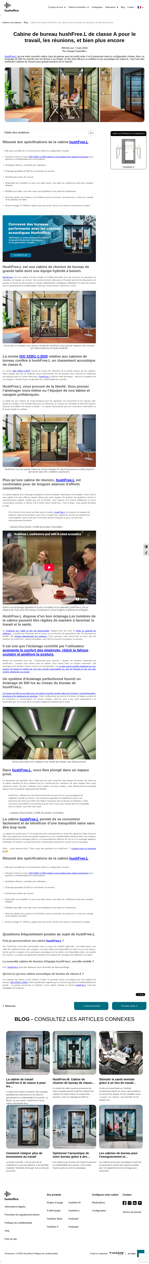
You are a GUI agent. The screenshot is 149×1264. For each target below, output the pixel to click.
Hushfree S (128, 167)
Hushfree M (74, 1202)
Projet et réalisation (99, 1253)
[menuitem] (57, 7)
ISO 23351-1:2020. (19, 982)
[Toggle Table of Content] (89, 133)
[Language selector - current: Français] (140, 7)
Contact (130, 7)
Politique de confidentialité (18, 1223)
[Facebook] (124, 1203)
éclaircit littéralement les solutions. (31, 636)
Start (11, 1195)
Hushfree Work (54, 1219)
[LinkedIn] (135, 1203)
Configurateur (97, 7)
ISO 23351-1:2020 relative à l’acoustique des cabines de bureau (58, 157)
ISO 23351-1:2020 (33, 356)
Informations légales (15, 1206)
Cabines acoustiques (11, 22)
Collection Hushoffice (77, 7)
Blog (123, 7)
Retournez (10, 1006)
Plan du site (11, 1239)
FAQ (7, 1231)
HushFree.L (11, 56)
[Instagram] (130, 1203)
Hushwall (73, 1219)
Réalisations (110, 7)
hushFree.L (78, 142)
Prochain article (128, 1006)
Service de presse (132, 1212)
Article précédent (92, 1006)
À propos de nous (55, 7)
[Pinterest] (140, 1203)
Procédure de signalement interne (22, 1214)
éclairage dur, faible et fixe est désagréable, (28, 631)
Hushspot (73, 1227)
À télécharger (54, 1210)
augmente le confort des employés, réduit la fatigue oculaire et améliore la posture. (45, 652)
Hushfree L (74, 1210)
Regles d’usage (55, 1202)
